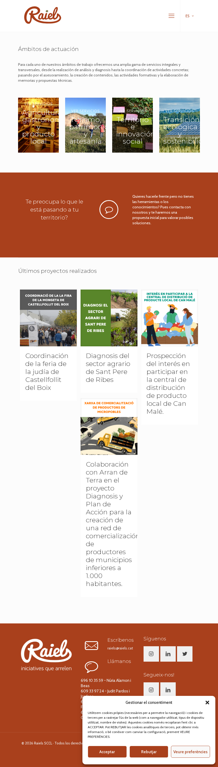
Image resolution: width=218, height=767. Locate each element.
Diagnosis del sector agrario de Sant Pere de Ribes (108, 368)
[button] (207, 702)
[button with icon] (151, 654)
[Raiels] (42, 14)
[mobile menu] (171, 15)
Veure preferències (190, 751)
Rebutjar (149, 751)
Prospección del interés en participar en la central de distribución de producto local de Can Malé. (168, 383)
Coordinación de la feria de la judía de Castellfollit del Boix (47, 371)
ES (188, 16)
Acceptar (107, 751)
